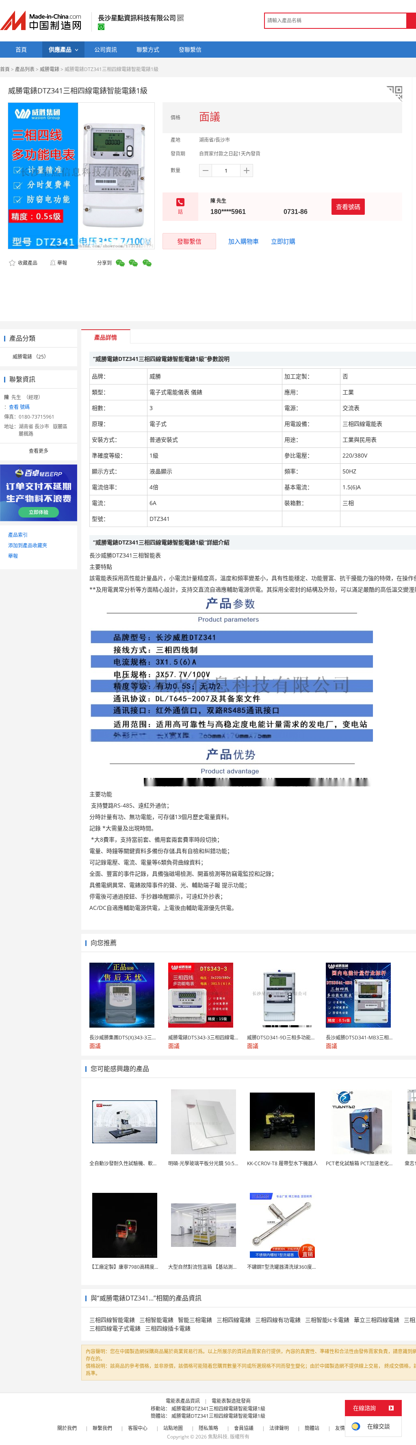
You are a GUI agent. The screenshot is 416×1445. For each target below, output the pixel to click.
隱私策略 (208, 1428)
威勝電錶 (49, 69)
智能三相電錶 (195, 1320)
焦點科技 (218, 1436)
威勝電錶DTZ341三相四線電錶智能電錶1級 (218, 1408)
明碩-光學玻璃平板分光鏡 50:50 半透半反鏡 (215, 1163)
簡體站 (312, 1428)
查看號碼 (348, 207)
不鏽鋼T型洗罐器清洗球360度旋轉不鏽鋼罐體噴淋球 (304, 1267)
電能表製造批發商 (231, 1400)
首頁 (5, 69)
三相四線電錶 (234, 1320)
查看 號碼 (19, 407)
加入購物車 (243, 241)
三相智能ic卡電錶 (327, 1320)
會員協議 (244, 1428)
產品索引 (18, 534)
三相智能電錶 (156, 1320)
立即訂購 (283, 241)
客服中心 (137, 1428)
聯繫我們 (102, 1428)
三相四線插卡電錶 (168, 1328)
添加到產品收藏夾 (27, 545)
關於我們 (67, 1428)
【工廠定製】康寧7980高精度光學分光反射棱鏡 (141, 1267)
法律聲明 (279, 1428)
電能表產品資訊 (183, 1400)
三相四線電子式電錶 (115, 1328)
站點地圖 (173, 1428)
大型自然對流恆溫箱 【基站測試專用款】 (212, 1267)
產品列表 (25, 69)
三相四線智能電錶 (112, 1320)
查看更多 (38, 450)
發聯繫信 (189, 241)
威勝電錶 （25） (31, 356)
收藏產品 (27, 262)
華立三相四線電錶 (376, 1320)
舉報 (62, 262)
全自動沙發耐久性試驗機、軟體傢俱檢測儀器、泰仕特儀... (152, 1163)
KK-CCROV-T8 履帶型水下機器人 (282, 1163)
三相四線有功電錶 (278, 1320)
